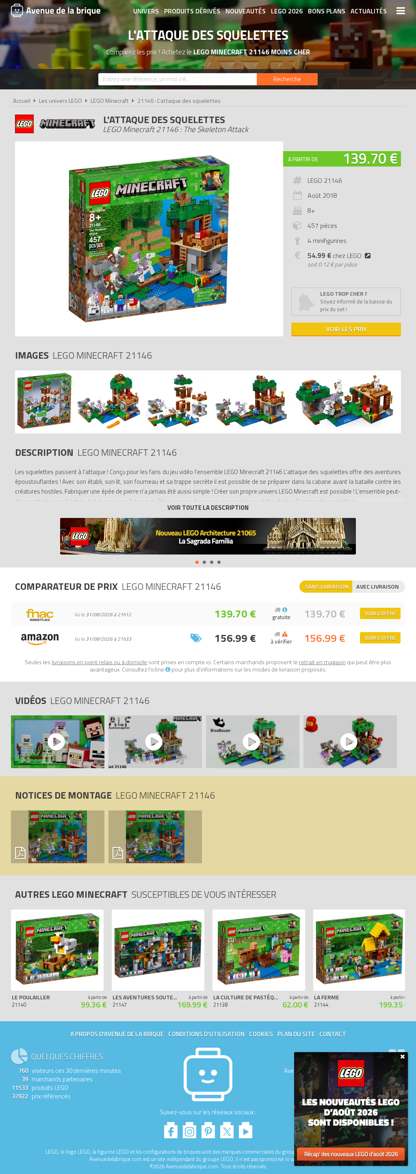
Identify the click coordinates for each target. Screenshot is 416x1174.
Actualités (369, 11)
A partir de (303, 159)
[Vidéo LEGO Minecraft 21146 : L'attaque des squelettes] (57, 741)
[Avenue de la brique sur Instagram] (189, 1128)
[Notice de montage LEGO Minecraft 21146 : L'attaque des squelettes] (57, 836)
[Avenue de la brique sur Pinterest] (208, 1128)
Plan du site (296, 1034)
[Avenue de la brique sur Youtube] (245, 1128)
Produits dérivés (192, 11)
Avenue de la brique (55, 10)
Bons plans (326, 11)
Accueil (21, 100)
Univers (146, 11)
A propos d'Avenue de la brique (117, 1034)
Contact (332, 1034)
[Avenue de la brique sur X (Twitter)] (227, 1128)
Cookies (261, 1034)
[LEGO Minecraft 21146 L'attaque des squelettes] (44, 427)
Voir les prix (346, 329)
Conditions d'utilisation (206, 1034)
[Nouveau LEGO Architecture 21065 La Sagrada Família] (208, 537)
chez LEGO (335, 255)
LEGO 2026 (287, 11)
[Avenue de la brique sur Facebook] (171, 1128)
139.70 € (370, 158)
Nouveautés (245, 11)
